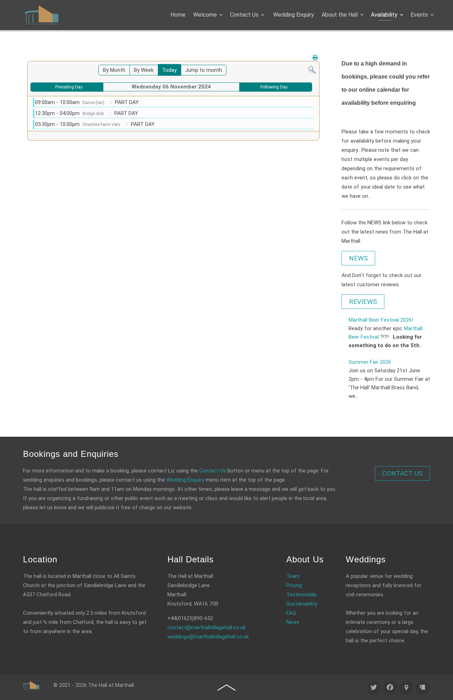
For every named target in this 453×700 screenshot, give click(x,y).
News (292, 622)
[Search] (312, 69)
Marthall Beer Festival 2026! (381, 320)
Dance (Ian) (93, 102)
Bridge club (93, 113)
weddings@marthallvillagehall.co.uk (208, 636)
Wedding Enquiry (185, 480)
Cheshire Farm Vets (101, 124)
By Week (144, 70)
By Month (114, 70)
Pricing (294, 585)
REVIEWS (363, 302)
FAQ (291, 613)
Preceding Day (68, 87)
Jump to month (203, 70)
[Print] (315, 57)
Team (293, 576)
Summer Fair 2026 (370, 362)
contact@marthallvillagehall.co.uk (206, 627)
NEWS (358, 258)
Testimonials (301, 594)
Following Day (273, 87)
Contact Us (212, 470)
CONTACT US (402, 473)
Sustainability (301, 604)
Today (169, 70)
